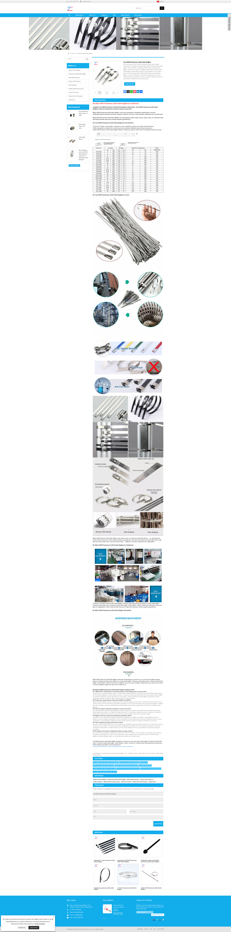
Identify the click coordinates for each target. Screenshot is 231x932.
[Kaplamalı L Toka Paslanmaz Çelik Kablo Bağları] (104, 846)
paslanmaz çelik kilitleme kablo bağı (104, 769)
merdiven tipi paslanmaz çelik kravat (128, 769)
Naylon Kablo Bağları (75, 70)
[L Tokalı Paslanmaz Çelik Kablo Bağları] (128, 874)
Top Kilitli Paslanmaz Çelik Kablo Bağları (105, 762)
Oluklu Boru (72, 100)
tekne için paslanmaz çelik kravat (103, 765)
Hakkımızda (79, 15)
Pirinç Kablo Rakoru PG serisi (82, 126)
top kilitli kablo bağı (145, 765)
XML (155, 929)
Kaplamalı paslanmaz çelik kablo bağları (104, 888)
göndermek (158, 824)
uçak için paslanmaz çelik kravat (151, 769)
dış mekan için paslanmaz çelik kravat (105, 772)
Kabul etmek (33, 927)
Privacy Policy (160, 929)
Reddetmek (22, 927)
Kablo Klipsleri (73, 85)
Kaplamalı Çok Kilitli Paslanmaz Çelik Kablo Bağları (127, 861)
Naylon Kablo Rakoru (75, 81)
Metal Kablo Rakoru (74, 77)
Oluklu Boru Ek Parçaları (76, 96)
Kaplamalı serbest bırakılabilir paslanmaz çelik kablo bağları (150, 861)
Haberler (104, 15)
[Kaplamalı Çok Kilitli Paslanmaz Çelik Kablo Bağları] (128, 846)
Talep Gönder (125, 15)
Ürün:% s (92, 15)
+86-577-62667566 (76, 909)
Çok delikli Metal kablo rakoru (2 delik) (83, 113)
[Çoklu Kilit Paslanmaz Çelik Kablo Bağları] (151, 874)
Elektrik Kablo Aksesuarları (76, 88)
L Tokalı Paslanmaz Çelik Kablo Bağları (127, 888)
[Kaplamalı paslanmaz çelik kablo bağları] (104, 874)
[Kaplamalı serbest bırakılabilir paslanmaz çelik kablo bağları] (151, 846)
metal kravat (143, 762)
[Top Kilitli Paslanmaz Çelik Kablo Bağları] (99, 92)
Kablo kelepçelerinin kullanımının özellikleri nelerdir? (118, 907)
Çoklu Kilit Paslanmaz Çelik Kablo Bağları (151, 888)
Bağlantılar (140, 929)
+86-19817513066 (78, 912)
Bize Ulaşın (138, 15)
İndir (114, 15)
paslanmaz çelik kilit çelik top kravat (126, 765)
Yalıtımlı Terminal (73, 92)
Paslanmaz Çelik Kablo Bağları (84, 53)
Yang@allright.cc (86, 1)
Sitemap (146, 929)
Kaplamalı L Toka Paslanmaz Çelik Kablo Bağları (104, 861)
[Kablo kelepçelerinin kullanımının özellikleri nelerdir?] (107, 908)
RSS (151, 929)
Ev (69, 15)
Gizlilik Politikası (39, 924)
